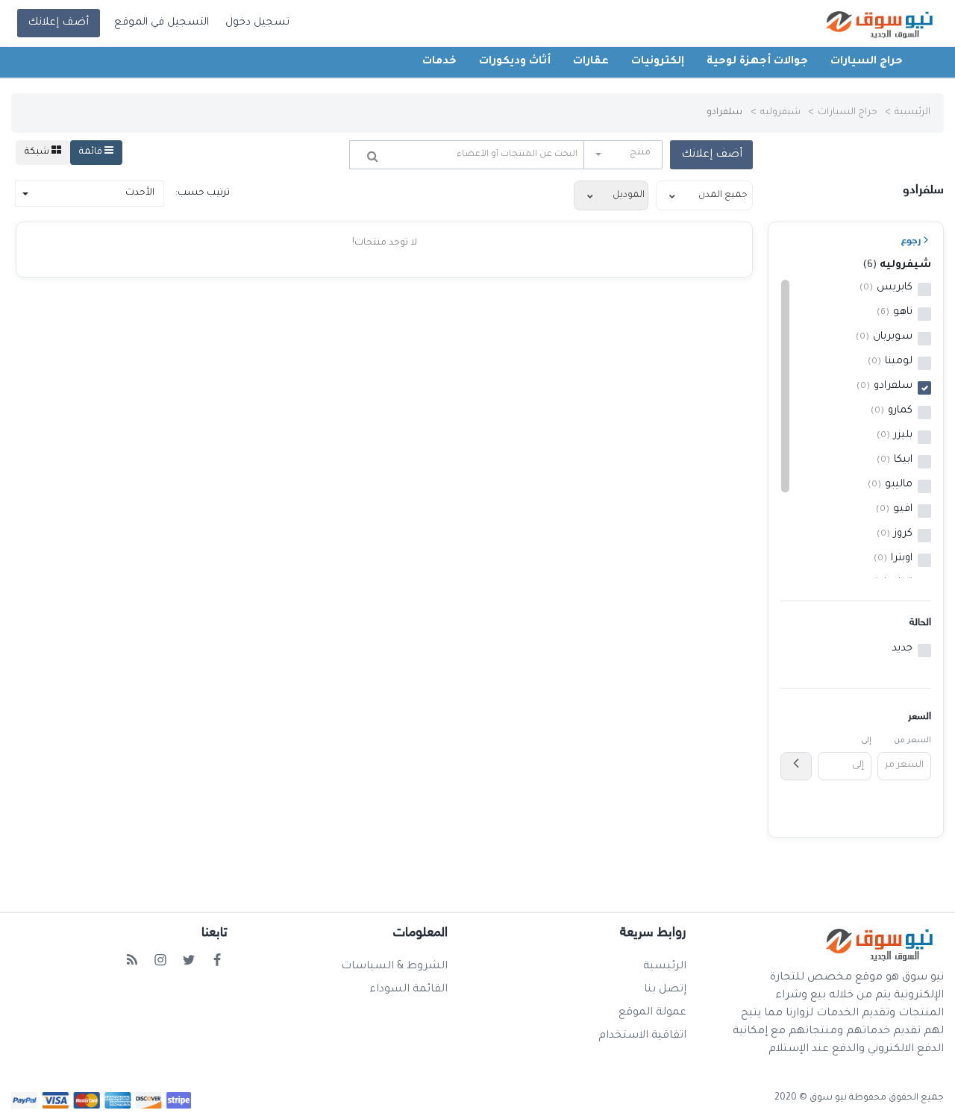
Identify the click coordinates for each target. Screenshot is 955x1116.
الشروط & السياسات (394, 967)
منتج (640, 153)
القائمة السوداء (408, 990)
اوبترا (893, 559)
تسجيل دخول (257, 23)
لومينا (890, 362)
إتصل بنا (665, 990)
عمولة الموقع (652, 1013)
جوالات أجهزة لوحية (757, 62)
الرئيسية (912, 112)
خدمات (439, 62)
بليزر (894, 436)
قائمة (91, 152)
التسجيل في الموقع (161, 23)
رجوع (911, 240)
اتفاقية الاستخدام (642, 1036)
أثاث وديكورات (515, 62)
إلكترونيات (657, 62)
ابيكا (894, 460)
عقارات (591, 62)
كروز (894, 534)
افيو (894, 509)
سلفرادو (884, 386)
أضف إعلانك (58, 23)
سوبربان (884, 337)
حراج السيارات (866, 62)
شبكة (38, 152)
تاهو (894, 313)
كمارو (891, 411)
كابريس (886, 288)
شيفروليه (780, 112)
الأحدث (139, 193)
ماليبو (890, 485)
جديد (902, 649)
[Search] (372, 156)
